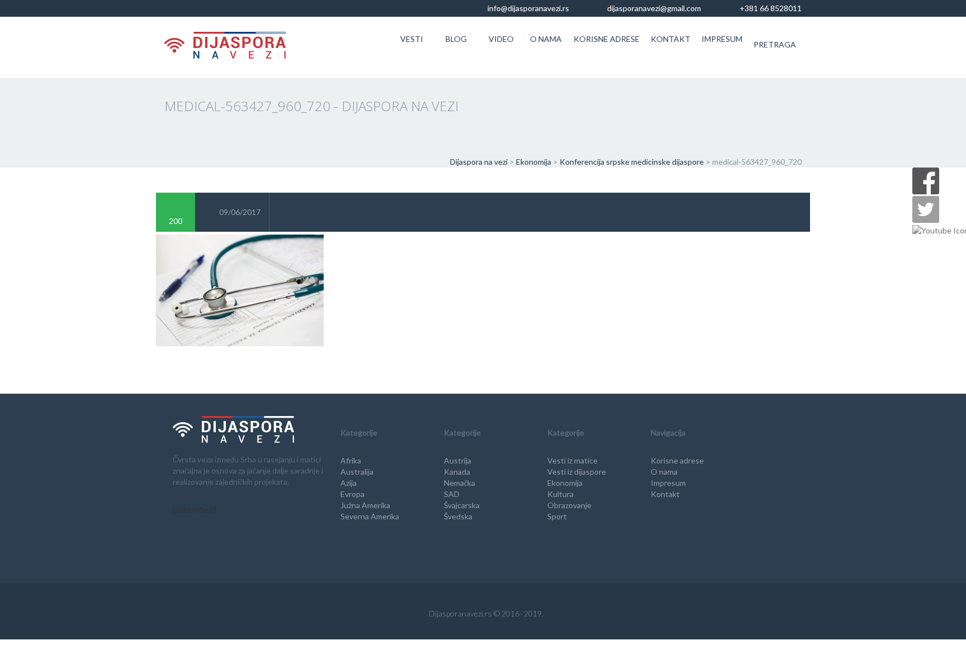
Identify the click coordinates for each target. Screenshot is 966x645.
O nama (546, 39)
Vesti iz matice (572, 460)
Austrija (457, 460)
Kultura (560, 494)
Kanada (457, 471)
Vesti (411, 39)
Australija (356, 471)
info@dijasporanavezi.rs (527, 8)
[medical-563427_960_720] (240, 289)
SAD (452, 494)
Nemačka (459, 483)
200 (175, 221)
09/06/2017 (240, 212)
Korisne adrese (607, 39)
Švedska (458, 516)
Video (501, 39)
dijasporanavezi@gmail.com (653, 8)
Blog (456, 39)
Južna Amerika (365, 505)
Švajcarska (462, 505)
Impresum (722, 39)
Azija (348, 483)
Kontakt (670, 39)
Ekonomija (565, 483)
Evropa (352, 494)
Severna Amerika (369, 516)
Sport (557, 516)
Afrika (350, 460)
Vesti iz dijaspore (576, 471)
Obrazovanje (569, 505)
